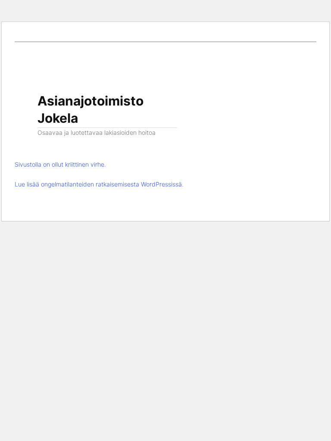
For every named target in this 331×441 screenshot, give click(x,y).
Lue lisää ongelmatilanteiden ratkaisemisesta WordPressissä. (99, 184)
